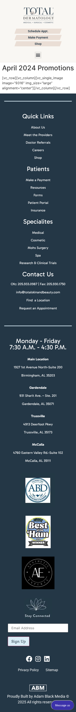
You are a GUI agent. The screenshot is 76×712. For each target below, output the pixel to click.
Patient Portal (38, 203)
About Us (38, 127)
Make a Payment (38, 180)
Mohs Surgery (38, 248)
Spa (38, 255)
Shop (38, 158)
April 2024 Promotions (38, 68)
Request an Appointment (38, 308)
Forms (38, 195)
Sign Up (18, 641)
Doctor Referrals (38, 142)
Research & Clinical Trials (38, 263)
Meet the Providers (38, 135)
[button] (38, 55)
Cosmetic (38, 240)
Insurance (38, 210)
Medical (38, 233)
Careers (38, 150)
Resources (38, 188)
